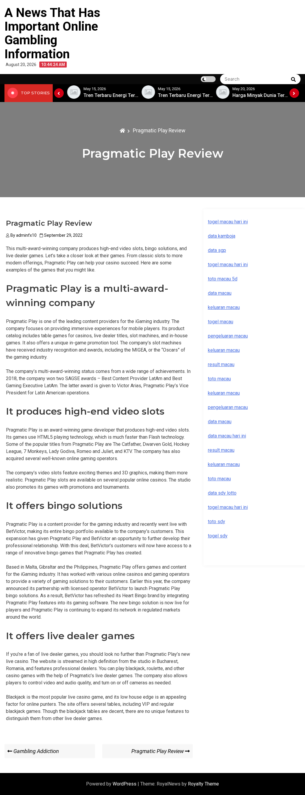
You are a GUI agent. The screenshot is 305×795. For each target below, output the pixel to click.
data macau (219, 421)
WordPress (125, 784)
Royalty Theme (203, 784)
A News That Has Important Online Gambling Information (52, 33)
